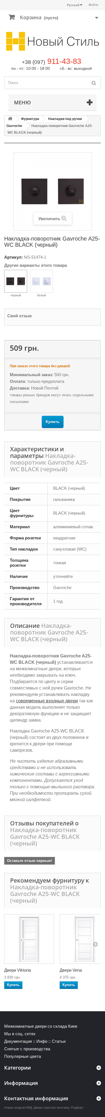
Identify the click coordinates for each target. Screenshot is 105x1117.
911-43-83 (64, 61)
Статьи (59, 1041)
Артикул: (13, 257)
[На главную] (10, 119)
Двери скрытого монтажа (51, 1107)
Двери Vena (71, 970)
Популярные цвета (22, 1056)
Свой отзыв (19, 315)
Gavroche (14, 126)
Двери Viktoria (17, 970)
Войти (93, 4)
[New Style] (52, 41)
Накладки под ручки (65, 119)
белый (41, 295)
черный (15, 295)
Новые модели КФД (18, 1107)
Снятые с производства (27, 1048)
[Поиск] (94, 82)
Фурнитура (30, 119)
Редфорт (77, 1107)
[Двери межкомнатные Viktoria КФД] (29, 939)
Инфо (41, 1041)
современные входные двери (47, 700)
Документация (18, 1041)
